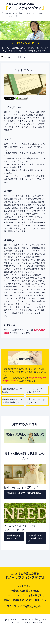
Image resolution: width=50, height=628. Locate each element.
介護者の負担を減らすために (12, 390)
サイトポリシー (25, 585)
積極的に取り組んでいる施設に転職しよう (12, 401)
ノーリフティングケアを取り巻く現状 (36, 390)
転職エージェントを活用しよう (21, 487)
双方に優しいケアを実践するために (36, 401)
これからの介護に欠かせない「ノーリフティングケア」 (24, 527)
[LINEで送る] (21, 98)
